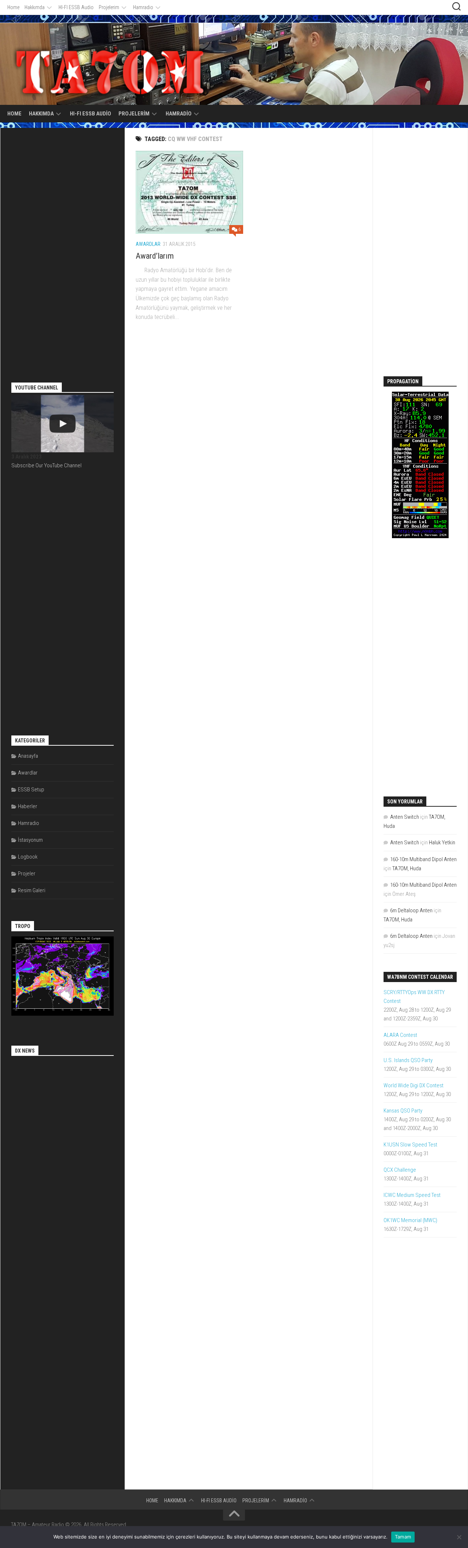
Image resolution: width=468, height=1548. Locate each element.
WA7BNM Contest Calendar (420, 977)
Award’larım (155, 255)
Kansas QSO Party (403, 1110)
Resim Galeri (31, 890)
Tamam (403, 1537)
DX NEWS (25, 1051)
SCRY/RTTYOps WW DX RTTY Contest (414, 996)
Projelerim (109, 7)
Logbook (28, 856)
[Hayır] (459, 1537)
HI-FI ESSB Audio (76, 7)
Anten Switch (404, 817)
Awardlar (148, 244)
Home (13, 7)
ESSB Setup (31, 789)
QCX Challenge (400, 1170)
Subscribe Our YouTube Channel (46, 465)
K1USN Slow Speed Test (410, 1144)
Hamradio (143, 7)
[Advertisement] (66, 248)
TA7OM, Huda (406, 868)
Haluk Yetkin (442, 842)
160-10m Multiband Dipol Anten (423, 859)
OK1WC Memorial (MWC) (410, 1220)
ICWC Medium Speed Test (412, 1195)
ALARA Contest (400, 1035)
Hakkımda (34, 7)
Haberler (27, 806)
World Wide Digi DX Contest (414, 1085)
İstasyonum (30, 840)
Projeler (26, 873)
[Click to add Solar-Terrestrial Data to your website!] (420, 536)
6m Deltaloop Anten (411, 910)
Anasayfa (28, 756)
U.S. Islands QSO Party (408, 1060)
